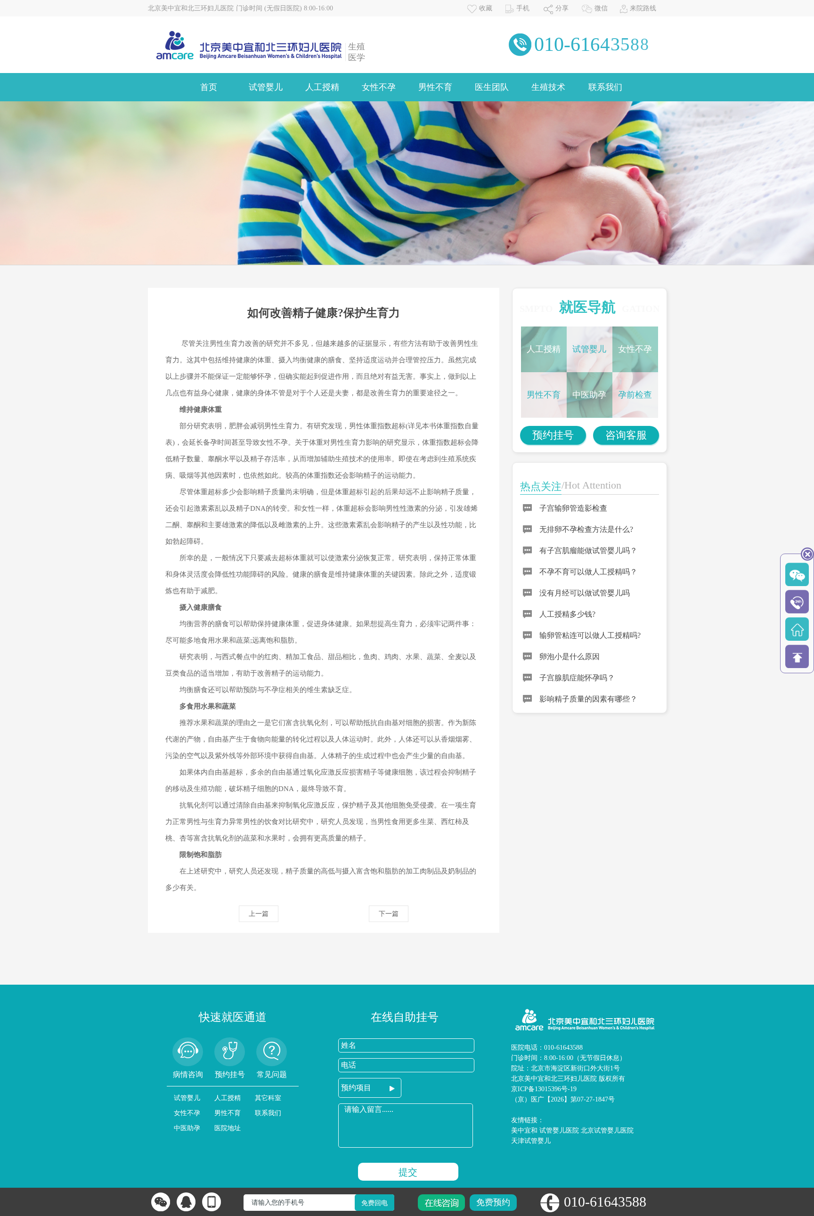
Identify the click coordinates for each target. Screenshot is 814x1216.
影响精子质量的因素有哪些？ (588, 699)
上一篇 (259, 913)
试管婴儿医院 (559, 1130)
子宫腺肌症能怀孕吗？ (577, 678)
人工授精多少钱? (567, 614)
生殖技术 (548, 87)
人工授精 (322, 87)
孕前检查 (635, 395)
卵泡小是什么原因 (569, 657)
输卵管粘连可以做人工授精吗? (590, 635)
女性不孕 (379, 87)
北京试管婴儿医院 (607, 1130)
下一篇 (389, 913)
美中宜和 (524, 1130)
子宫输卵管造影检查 (573, 508)
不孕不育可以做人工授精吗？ (588, 572)
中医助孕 (589, 395)
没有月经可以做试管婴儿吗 (584, 593)
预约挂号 (553, 435)
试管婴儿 (266, 87)
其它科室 (268, 1098)
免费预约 (493, 1202)
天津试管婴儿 (531, 1140)
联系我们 (605, 87)
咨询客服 (626, 435)
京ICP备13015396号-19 (544, 1089)
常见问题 (272, 1074)
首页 (208, 87)
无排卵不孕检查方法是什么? (586, 529)
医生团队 (492, 87)
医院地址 (227, 1128)
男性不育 (435, 87)
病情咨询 (188, 1074)
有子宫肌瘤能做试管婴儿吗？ (588, 551)
